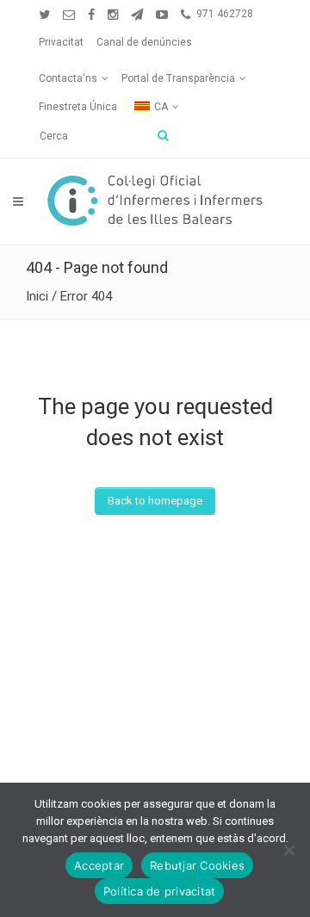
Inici (37, 296)
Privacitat (61, 42)
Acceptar (99, 865)
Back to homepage (155, 500)
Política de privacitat (159, 891)
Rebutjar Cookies (197, 865)
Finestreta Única (78, 107)
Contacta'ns (68, 78)
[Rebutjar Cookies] (288, 849)
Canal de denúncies (144, 42)
